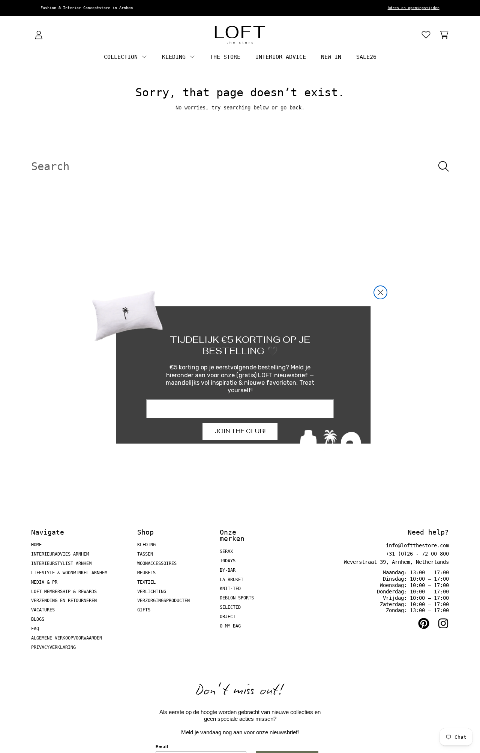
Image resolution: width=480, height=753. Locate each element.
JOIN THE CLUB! (240, 431)
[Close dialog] (380, 292)
